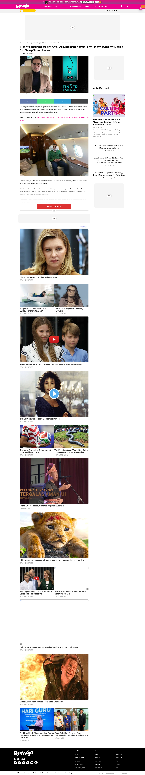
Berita (27, 43)
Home (21, 43)
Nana (23, 53)
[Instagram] (107, 11)
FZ (94, 127)
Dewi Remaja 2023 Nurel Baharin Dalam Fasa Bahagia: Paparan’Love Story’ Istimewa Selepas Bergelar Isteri (109, 160)
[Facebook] (105, 11)
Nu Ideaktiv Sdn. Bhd (110, 773)
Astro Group (124, 773)
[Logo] (22, 6)
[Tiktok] (112, 11)
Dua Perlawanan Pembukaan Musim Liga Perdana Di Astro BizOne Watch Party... (106, 122)
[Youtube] (114, 11)
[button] (122, 6)
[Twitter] (110, 11)
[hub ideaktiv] (126, 5)
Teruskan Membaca (54, 206)
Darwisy (105, 178)
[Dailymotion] (116, 11)
